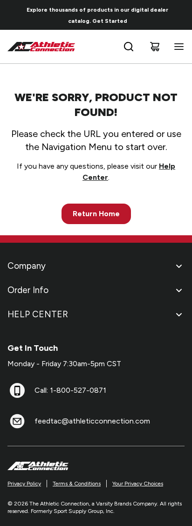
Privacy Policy (24, 483)
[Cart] (154, 46)
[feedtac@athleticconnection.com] (17, 421)
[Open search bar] (128, 46)
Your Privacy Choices (137, 483)
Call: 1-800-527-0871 (70, 390)
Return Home (96, 213)
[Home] (41, 46)
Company (26, 265)
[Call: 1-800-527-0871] (17, 390)
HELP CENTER (37, 314)
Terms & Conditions (77, 483)
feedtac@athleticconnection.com (92, 421)
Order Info (27, 290)
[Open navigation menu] (177, 46)
